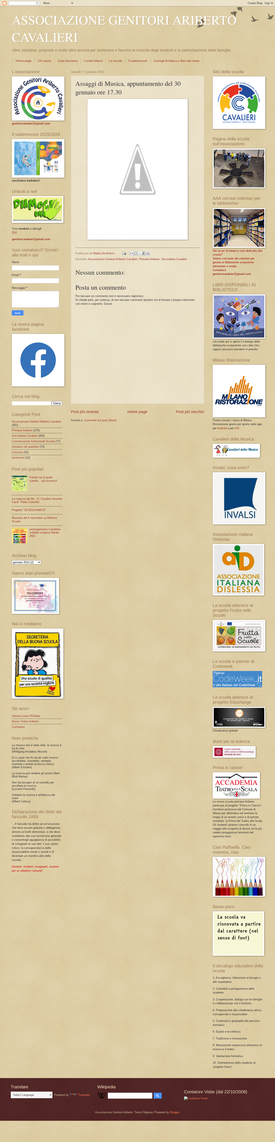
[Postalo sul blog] (136, 253)
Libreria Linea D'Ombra (26, 716)
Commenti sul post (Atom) (100, 420)
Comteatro (18, 727)
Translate (84, 1095)
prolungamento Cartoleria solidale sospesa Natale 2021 (44, 533)
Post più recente (85, 412)
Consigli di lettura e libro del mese (177, 60)
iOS (237, 428)
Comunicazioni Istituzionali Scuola (33, 441)
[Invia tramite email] (132, 253)
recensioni (18, 457)
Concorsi (17, 452)
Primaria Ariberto (149, 259)
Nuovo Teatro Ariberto (25, 721)
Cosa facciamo (68, 60)
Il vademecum (137, 60)
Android (222, 428)
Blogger (174, 1112)
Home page (24, 60)
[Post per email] (124, 253)
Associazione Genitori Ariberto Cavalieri (112, 259)
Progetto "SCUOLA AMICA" (29, 510)
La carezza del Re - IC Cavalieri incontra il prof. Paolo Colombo (37, 500)
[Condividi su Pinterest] (148, 253)
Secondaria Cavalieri (174, 259)
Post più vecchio (190, 412)
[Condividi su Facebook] (144, 253)
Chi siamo (44, 60)
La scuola (115, 60)
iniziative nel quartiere (25, 446)
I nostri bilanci (93, 60)
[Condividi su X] (140, 253)
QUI (14, 232)
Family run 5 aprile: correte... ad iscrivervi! (43, 479)
